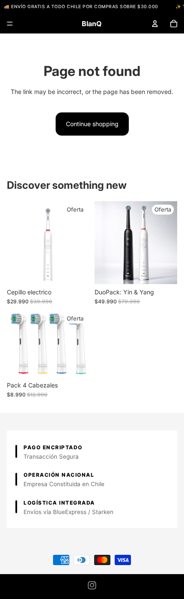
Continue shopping (92, 123)
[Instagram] (92, 585)
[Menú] (10, 24)
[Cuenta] (154, 23)
